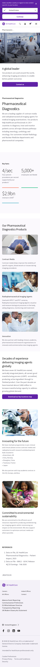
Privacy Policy (7, 659)
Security (5, 661)
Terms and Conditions (22, 659)
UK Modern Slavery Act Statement (14, 610)
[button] (20, 24)
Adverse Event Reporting (11, 600)
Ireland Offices (26, 591)
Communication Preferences (12, 603)
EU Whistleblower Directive (12, 605)
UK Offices (5, 594)
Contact (23, 594)
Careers (4, 591)
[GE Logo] (8, 24)
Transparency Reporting (11, 608)
